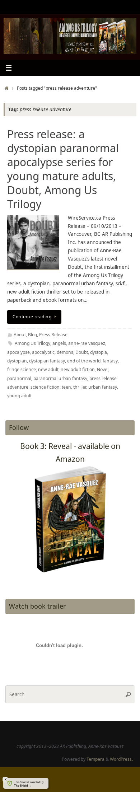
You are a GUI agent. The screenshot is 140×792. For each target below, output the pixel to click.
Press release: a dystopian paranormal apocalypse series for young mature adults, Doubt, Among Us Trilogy (63, 169)
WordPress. (121, 759)
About (20, 335)
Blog (32, 335)
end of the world (84, 361)
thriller (79, 387)
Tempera (95, 759)
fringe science (21, 369)
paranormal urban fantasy (60, 378)
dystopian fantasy (47, 361)
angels (59, 343)
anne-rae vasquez (86, 343)
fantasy (110, 361)
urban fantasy (102, 387)
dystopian (17, 361)
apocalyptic (43, 352)
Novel (102, 369)
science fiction (45, 387)
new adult (48, 369)
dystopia (98, 352)
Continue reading (32, 317)
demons (65, 352)
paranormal (19, 378)
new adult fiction (78, 369)
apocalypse (18, 352)
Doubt (81, 352)
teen (66, 387)
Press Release (53, 335)
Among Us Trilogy (32, 343)
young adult (19, 396)
